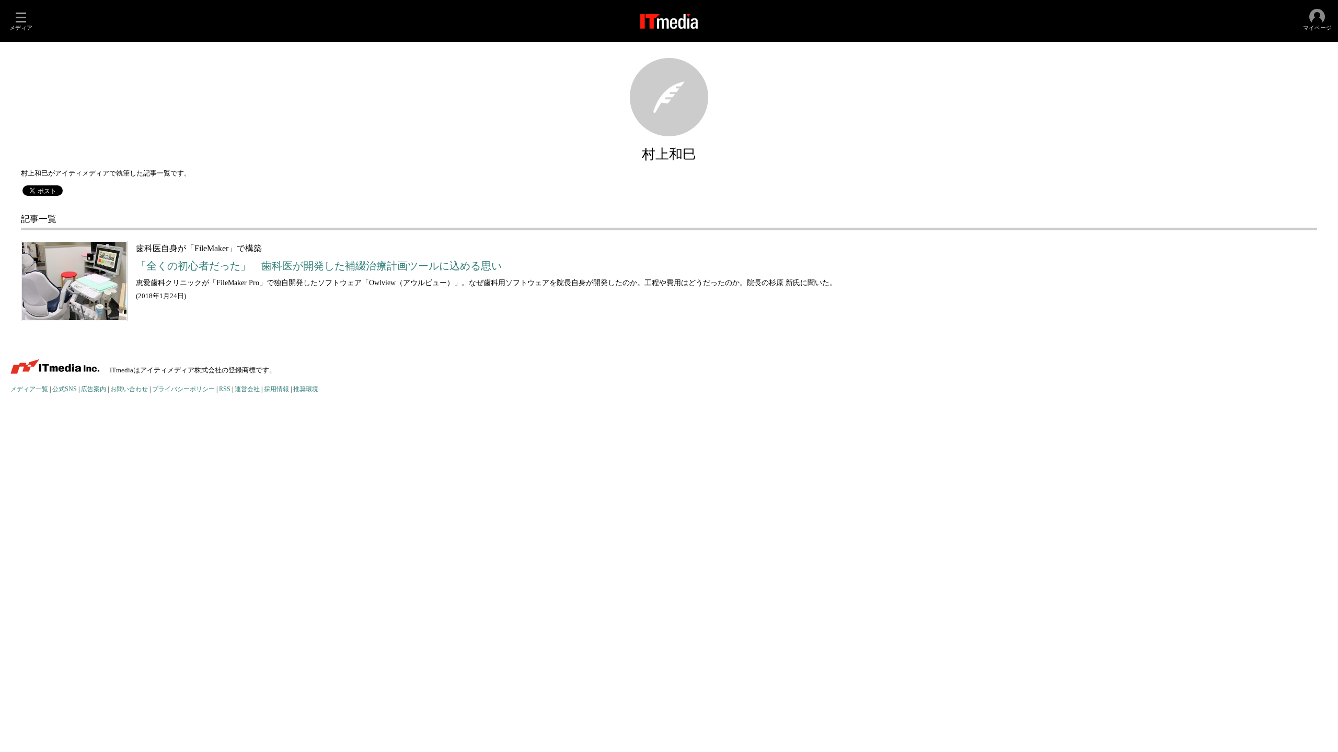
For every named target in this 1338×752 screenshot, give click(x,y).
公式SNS (64, 389)
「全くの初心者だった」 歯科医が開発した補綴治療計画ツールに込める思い (319, 266)
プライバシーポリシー (183, 389)
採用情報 (276, 389)
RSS (224, 389)
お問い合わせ (129, 389)
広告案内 (93, 389)
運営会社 (247, 389)
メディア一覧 (29, 389)
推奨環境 (305, 389)
